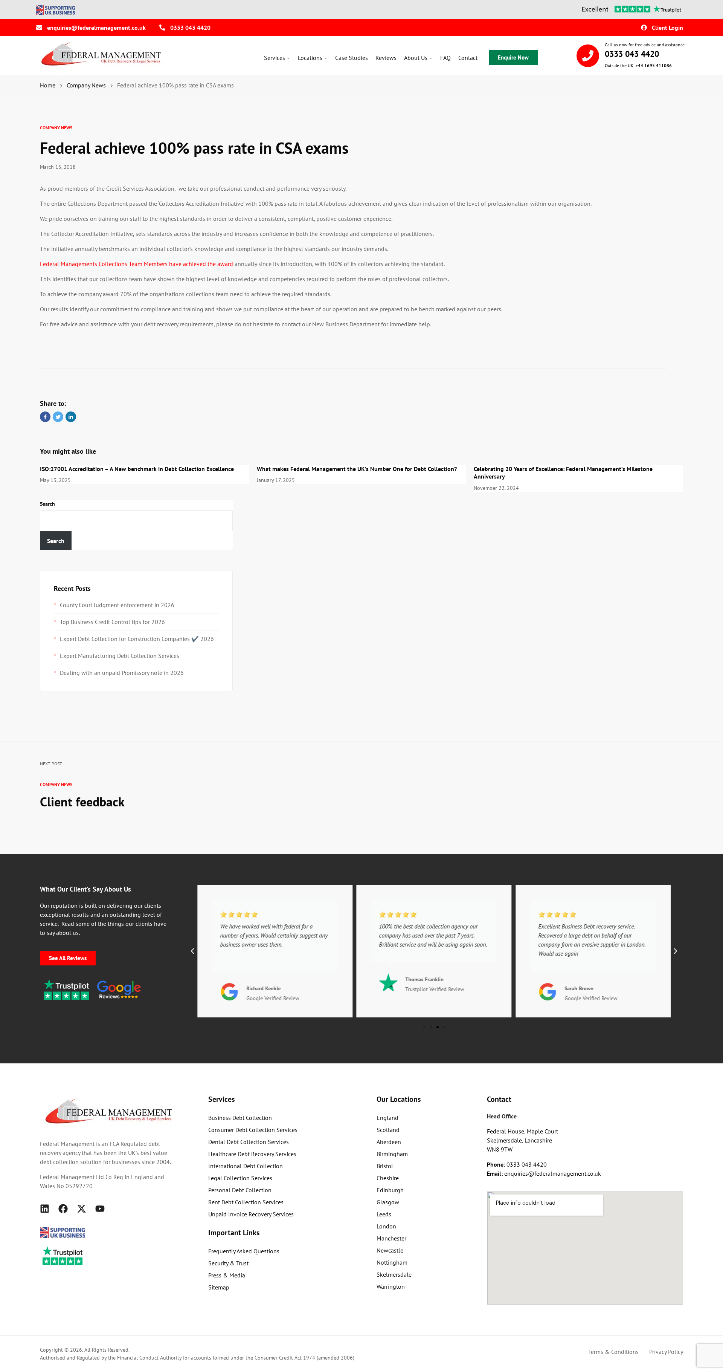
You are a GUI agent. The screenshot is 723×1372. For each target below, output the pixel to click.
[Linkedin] (44, 1208)
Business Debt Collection (240, 1117)
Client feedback (82, 801)
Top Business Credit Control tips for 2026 (112, 622)
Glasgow (388, 1202)
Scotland (388, 1129)
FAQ (445, 57)
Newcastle (390, 1250)
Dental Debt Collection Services (248, 1142)
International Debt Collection (245, 1166)
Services (274, 57)
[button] (192, 951)
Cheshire (388, 1178)
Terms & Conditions (613, 1351)
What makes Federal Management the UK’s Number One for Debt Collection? (357, 469)
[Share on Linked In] (71, 416)
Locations (310, 57)
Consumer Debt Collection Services (252, 1129)
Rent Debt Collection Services (246, 1202)
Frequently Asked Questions (243, 1251)
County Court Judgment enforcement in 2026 (117, 605)
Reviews (386, 57)
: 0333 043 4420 (517, 1164)
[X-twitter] (81, 1208)
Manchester (391, 1238)
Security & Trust (228, 1263)
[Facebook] (63, 1208)
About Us (415, 57)
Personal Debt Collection (240, 1190)
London (386, 1226)
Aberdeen (389, 1142)
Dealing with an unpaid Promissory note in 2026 (122, 672)
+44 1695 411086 (654, 65)
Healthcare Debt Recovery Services (252, 1154)
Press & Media (226, 1275)
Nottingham (392, 1262)
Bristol (385, 1166)
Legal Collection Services (240, 1178)
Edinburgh (390, 1190)
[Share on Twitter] (58, 416)
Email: (495, 1173)
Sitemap (218, 1287)
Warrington (391, 1286)
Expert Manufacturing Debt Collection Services (119, 655)
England (387, 1117)
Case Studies (351, 57)
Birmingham (392, 1154)
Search (47, 503)
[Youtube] (100, 1208)
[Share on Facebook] (45, 416)
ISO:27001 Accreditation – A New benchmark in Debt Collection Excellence (137, 469)
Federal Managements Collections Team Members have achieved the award (136, 264)
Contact (467, 57)
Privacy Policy (666, 1351)
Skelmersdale (394, 1274)
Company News (56, 127)
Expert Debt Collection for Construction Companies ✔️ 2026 (137, 638)
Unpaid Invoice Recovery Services (251, 1214)
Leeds (384, 1214)
